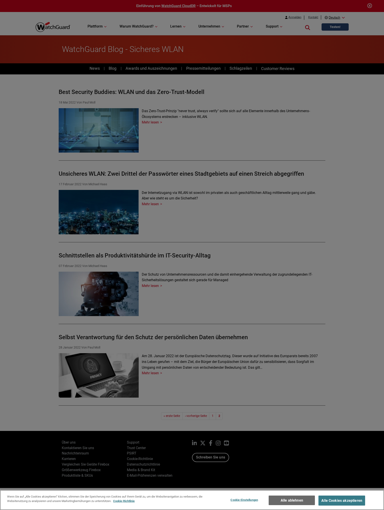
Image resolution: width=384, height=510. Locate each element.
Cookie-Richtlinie (124, 500)
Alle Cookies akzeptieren (341, 500)
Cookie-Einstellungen (244, 500)
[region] (192, 500)
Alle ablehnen (292, 500)
